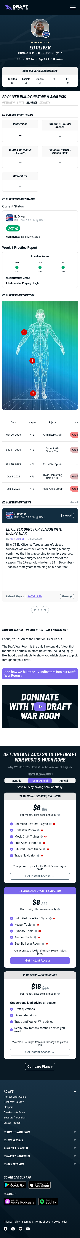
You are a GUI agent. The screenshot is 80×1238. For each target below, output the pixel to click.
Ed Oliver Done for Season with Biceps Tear (34, 531)
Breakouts (10, 1112)
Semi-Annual (40, 780)
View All (74, 502)
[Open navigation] (73, 7)
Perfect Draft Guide (15, 1096)
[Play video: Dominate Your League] (40, 706)
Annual (64, 780)
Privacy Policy (12, 1221)
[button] (54, 824)
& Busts (20, 1112)
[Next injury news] (45, 609)
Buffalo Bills (35, 596)
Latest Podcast (12, 1122)
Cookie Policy (59, 1221)
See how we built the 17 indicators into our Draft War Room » (40, 673)
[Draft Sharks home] (16, 7)
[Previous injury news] (35, 609)
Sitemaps (27, 1221)
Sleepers (8, 1107)
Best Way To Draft (14, 1101)
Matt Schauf (17, 538)
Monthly (16, 780)
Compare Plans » (40, 1066)
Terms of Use (42, 1221)
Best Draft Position (14, 1117)
